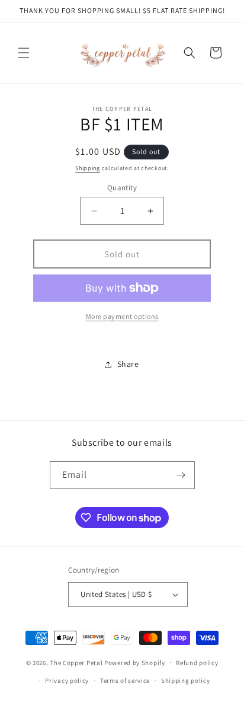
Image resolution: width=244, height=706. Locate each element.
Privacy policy (67, 680)
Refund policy (197, 663)
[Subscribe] (181, 475)
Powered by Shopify (134, 662)
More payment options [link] (122, 316)
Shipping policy (185, 680)
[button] (24, 53)
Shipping (87, 168)
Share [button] (128, 364)
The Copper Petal (76, 662)
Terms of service (125, 680)
